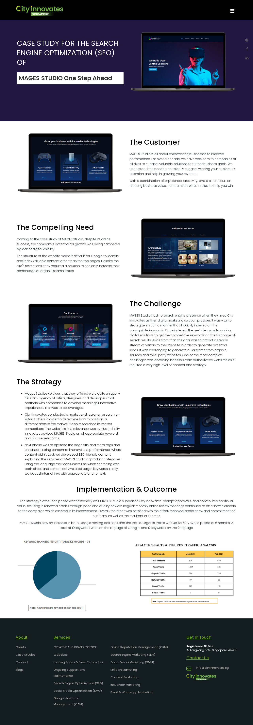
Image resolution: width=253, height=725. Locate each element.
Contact (22, 662)
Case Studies (25, 654)
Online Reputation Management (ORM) (139, 647)
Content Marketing (124, 677)
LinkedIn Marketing (123, 670)
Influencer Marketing (125, 685)
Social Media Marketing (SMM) (132, 662)
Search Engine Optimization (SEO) (78, 683)
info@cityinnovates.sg (212, 668)
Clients (21, 647)
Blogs (20, 670)
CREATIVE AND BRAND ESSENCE (75, 647)
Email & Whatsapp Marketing (131, 692)
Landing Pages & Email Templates (78, 662)
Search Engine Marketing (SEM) (132, 654)
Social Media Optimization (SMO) (78, 691)
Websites (61, 654)
